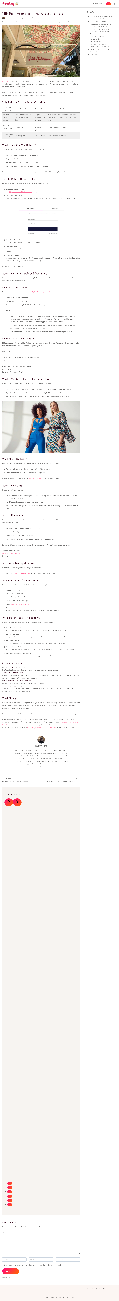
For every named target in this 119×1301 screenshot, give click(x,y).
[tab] (41, 668)
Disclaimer (72, 1297)
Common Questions (96, 52)
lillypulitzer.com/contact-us (24, 608)
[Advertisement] (101, 70)
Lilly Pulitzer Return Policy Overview (101, 16)
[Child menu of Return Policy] (108, 3)
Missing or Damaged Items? (98, 44)
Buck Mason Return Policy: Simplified (15, 779)
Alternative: (6, 1278)
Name (5, 1259)
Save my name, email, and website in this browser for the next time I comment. (32, 1265)
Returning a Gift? (95, 39)
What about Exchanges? (97, 36)
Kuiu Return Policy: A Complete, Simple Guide (63, 779)
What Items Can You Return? (99, 19)
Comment (7, 1233)
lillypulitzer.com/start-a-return (20, 192)
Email (32, 1259)
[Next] (17, 802)
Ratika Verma (11, 18)
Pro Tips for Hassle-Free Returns (100, 49)
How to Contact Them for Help (99, 46)
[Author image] (3, 18)
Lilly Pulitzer (6, 81)
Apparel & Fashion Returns (11, 10)
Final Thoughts (94, 54)
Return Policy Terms (109, 1289)
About (98, 1289)
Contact (90, 1289)
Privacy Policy (62, 1297)
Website (60, 1259)
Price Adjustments (95, 41)
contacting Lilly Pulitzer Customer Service (42, 728)
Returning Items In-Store (100, 26)
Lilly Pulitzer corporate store (42, 292)
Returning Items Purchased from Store (101, 24)
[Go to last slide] (8, 802)
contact (21, 573)
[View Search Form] (114, 4)
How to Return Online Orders (99, 21)
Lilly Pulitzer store (34, 478)
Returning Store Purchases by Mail (103, 29)
